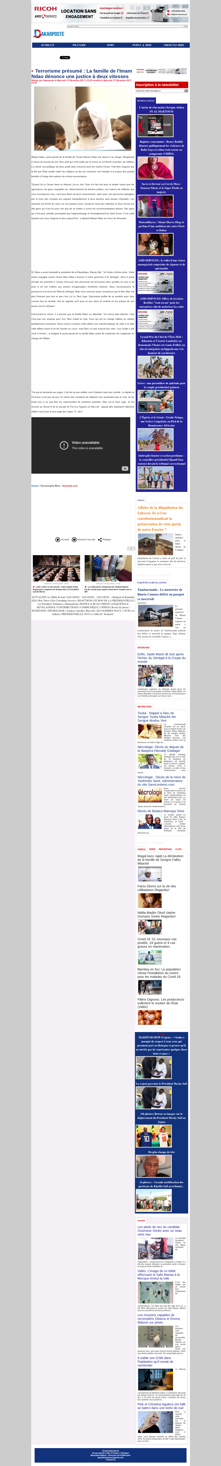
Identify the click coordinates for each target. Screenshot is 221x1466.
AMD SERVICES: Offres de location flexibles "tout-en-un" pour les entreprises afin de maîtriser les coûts (161, 303)
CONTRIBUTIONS (67, 607)
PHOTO (106, 603)
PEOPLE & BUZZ (142, 45)
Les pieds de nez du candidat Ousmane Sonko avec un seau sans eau (160, 1230)
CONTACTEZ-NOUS (174, 45)
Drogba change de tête (161, 1152)
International (71, 603)
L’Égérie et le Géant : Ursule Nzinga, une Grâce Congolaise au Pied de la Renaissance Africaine (161, 421)
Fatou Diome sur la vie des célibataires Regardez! (157, 888)
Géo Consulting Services (63, 600)
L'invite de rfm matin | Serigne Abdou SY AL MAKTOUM (161, 109)
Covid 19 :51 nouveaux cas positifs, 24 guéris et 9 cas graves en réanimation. (157, 942)
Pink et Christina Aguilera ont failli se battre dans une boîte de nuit (161, 1406)
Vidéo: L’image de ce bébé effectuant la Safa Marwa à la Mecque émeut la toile (159, 1274)
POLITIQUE (79, 45)
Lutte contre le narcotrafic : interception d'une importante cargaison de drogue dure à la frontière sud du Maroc (56, 589)
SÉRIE (152, 849)
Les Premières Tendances (51, 603)
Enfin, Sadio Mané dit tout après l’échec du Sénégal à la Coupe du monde (162, 657)
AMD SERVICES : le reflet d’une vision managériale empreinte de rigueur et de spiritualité (161, 264)
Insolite (80, 610)
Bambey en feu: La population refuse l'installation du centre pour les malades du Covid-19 (159, 972)
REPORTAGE (165, 849)
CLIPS (178, 849)
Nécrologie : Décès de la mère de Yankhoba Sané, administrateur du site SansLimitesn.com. (162, 780)
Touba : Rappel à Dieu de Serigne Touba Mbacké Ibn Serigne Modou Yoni (157, 716)
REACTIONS (85, 600)
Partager (106, 539)
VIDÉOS (105, 607)
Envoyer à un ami (86, 539)
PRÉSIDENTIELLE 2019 (75, 614)
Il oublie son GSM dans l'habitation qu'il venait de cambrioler (155, 1361)
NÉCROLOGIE (56, 610)
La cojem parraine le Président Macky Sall (161, 1084)
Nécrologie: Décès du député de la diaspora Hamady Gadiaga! (161, 748)
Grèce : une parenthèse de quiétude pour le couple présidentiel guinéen (162, 385)
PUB (127, 610)
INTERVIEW (39, 610)
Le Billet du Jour (56, 597)
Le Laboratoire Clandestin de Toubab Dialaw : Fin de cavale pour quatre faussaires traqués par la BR (108, 589)
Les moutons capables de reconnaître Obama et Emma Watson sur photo (159, 1318)
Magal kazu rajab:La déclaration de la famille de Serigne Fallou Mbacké (160, 859)
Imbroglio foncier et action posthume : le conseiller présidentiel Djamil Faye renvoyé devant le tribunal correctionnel (161, 459)
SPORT (110, 45)
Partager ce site (45, 58)
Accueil (64, 539)
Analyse (70, 610)
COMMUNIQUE (89, 607)
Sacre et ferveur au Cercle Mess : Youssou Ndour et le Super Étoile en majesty (161, 188)
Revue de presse (120, 607)
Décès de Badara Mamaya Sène (161, 811)
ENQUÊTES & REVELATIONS (151, 582)
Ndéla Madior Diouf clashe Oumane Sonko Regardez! (157, 914)
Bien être (91, 610)
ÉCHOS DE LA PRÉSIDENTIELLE (114, 600)
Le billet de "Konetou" (102, 614)
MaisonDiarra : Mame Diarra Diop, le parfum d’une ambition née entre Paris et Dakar (161, 226)
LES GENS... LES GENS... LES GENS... (89, 597)
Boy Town (43, 600)
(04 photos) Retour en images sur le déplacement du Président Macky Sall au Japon (161, 1118)
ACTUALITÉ (47, 45)
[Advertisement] (58, 246)
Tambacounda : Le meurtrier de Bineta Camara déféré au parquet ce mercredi (161, 594)
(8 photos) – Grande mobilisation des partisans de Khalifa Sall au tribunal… (161, 1184)
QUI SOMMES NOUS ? (110, 610)
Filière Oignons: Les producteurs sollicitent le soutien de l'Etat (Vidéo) (161, 1003)
